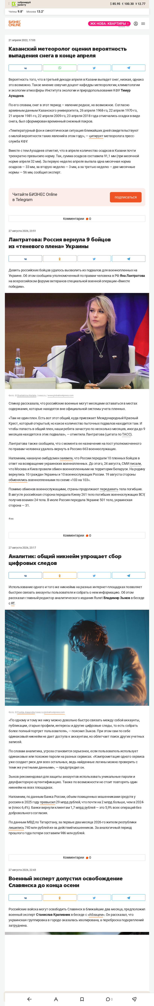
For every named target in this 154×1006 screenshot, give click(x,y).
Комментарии (77, 219)
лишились (16, 828)
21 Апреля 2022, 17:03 (22, 40)
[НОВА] (108, 23)
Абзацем (96, 915)
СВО (11, 518)
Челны (13, 11)
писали (135, 463)
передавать (109, 489)
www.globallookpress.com (60, 395)
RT (13, 603)
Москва (31, 11)
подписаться (126, 197)
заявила (66, 458)
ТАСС (126, 434)
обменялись (18, 480)
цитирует (96, 136)
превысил (47, 802)
